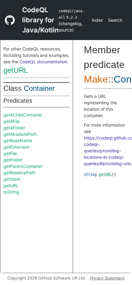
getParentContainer (23, 166)
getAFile (11, 121)
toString (11, 191)
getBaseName (17, 140)
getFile (10, 153)
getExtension (16, 147)
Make (96, 79)
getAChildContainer (22, 114)
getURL (15, 70)
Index (97, 20)
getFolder (12, 159)
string (90, 174)
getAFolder (14, 127)
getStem (12, 179)
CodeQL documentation (43, 61)
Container (39, 88)
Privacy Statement (107, 278)
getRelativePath (19, 172)
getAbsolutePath (20, 134)
